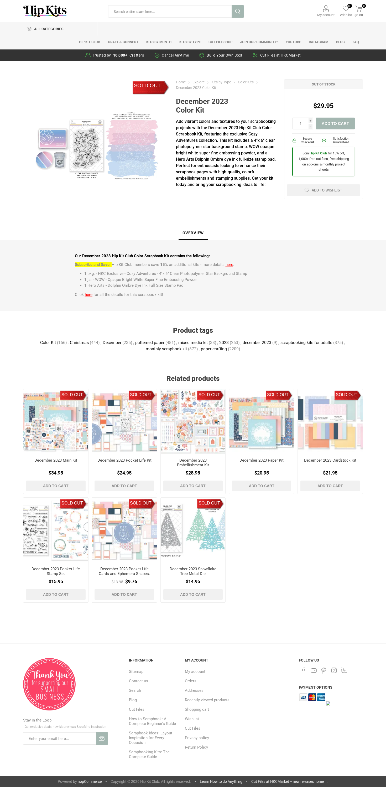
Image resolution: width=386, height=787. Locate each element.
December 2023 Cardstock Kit (330, 460)
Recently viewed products (207, 700)
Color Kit (48, 342)
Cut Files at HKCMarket (280, 55)
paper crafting (214, 348)
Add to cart (335, 123)
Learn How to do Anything (221, 781)
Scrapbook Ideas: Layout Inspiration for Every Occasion (150, 738)
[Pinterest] (324, 670)
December (112, 342)
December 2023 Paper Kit (261, 460)
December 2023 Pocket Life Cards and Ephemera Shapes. (124, 571)
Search (238, 11)
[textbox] (170, 11)
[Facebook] (304, 670)
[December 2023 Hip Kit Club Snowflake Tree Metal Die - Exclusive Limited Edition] (193, 530)
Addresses (194, 690)
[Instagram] (334, 670)
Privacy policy (197, 737)
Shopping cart (197, 709)
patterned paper (149, 342)
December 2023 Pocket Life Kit (124, 460)
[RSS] (344, 670)
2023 (224, 342)
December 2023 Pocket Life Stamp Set (56, 571)
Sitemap (136, 671)
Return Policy (196, 747)
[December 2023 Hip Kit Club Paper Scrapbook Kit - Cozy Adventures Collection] (261, 421)
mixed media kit (193, 342)
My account (326, 15)
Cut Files (136, 709)
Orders (190, 681)
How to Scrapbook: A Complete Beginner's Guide (152, 721)
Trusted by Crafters (118, 55)
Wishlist (192, 719)
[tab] (193, 233)
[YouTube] (314, 670)
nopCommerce (90, 781)
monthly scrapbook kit (166, 348)
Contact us (138, 681)
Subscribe (102, 738)
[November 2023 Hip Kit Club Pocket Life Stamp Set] (55, 530)
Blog (133, 700)
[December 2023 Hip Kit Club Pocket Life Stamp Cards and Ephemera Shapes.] (124, 530)
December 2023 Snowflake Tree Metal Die (193, 571)
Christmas (79, 342)
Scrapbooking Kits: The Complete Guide (149, 754)
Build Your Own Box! (224, 55)
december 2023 (257, 342)
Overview (193, 233)
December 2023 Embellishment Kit (193, 462)
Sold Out (147, 85)
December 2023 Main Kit (55, 460)
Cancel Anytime (175, 55)
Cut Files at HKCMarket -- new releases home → (289, 781)
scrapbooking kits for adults (306, 342)
